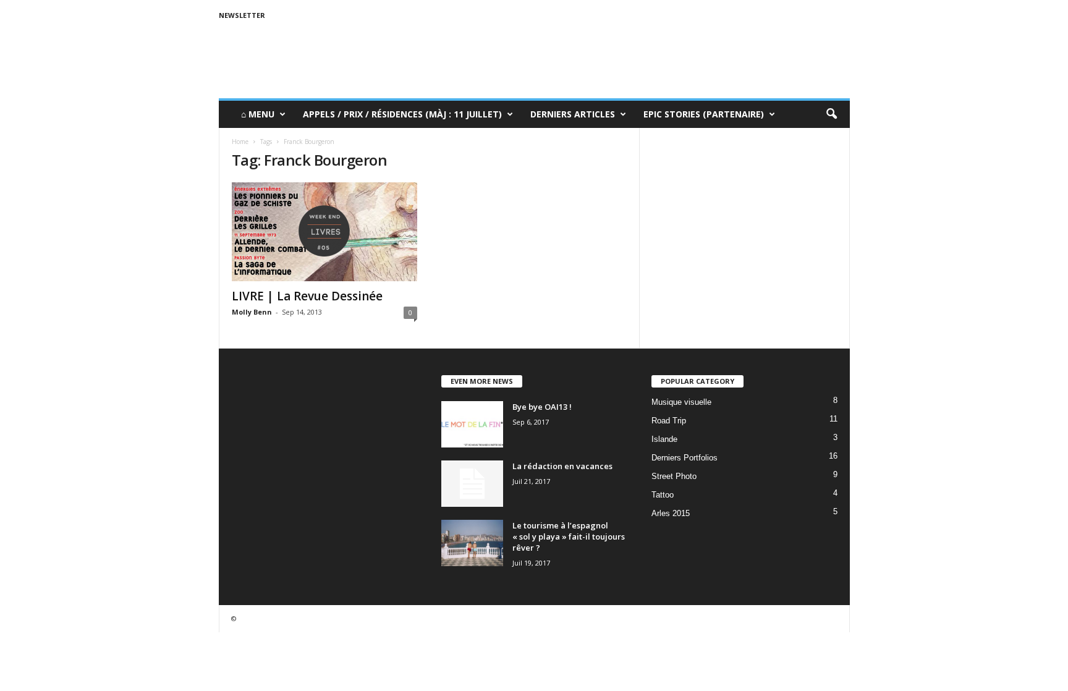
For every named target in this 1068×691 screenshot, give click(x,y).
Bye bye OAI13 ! (542, 406)
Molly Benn (252, 311)
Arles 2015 (670, 513)
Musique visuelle (681, 402)
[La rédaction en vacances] (472, 483)
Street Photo (674, 476)
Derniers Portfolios (684, 457)
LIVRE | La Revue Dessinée (307, 296)
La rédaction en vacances (562, 466)
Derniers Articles (572, 114)
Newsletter (242, 15)
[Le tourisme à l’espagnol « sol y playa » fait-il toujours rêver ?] (472, 543)
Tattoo (662, 494)
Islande (664, 439)
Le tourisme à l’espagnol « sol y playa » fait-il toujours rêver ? (568, 536)
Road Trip (668, 420)
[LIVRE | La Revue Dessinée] (324, 231)
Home (240, 141)
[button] (831, 114)
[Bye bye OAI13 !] (472, 424)
